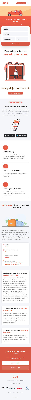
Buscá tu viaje (15, 363)
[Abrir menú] (27, 3)
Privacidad (15, 392)
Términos (10, 392)
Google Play (22, 135)
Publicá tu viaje (21, 3)
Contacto (21, 392)
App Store (10, 135)
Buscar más (17, 93)
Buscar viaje (15, 44)
